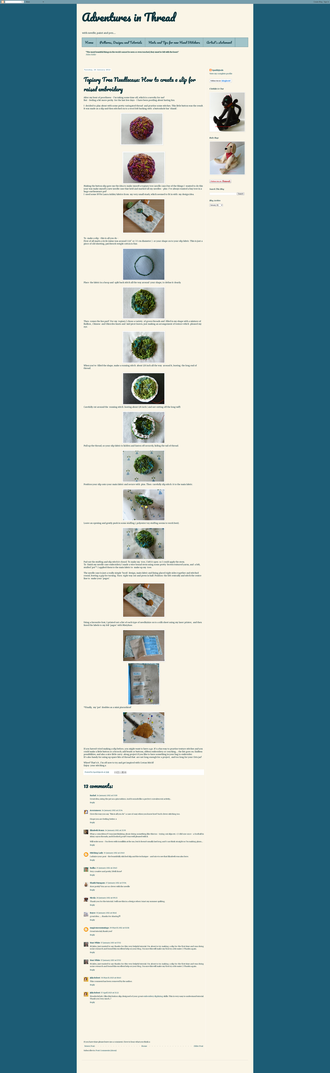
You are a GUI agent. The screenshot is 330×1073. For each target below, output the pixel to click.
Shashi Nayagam (97, 883)
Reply (92, 802)
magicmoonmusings (99, 928)
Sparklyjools (217, 70)
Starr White (95, 943)
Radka (93, 868)
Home (89, 42)
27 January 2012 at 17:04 (116, 883)
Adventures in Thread (128, 17)
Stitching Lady (96, 853)
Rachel (93, 795)
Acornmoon (95, 810)
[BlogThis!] (118, 772)
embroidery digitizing (153, 996)
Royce (92, 913)
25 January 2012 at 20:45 (114, 853)
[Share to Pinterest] (125, 772)
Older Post (198, 1046)
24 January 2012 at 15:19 (107, 795)
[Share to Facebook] (123, 772)
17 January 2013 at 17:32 (111, 943)
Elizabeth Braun (97, 830)
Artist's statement (219, 42)
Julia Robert (95, 978)
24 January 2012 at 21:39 (115, 830)
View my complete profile (220, 73)
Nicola (93, 898)
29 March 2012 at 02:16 (119, 928)
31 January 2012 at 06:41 (106, 913)
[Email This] (115, 772)
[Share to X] (120, 772)
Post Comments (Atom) (106, 1050)
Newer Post (89, 1046)
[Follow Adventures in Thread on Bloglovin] (220, 82)
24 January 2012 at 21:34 (112, 810)
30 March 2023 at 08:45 (111, 978)
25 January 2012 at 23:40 (106, 868)
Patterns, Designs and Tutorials (121, 42)
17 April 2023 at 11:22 (110, 993)
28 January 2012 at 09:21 (106, 898)
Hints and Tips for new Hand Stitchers (174, 42)
